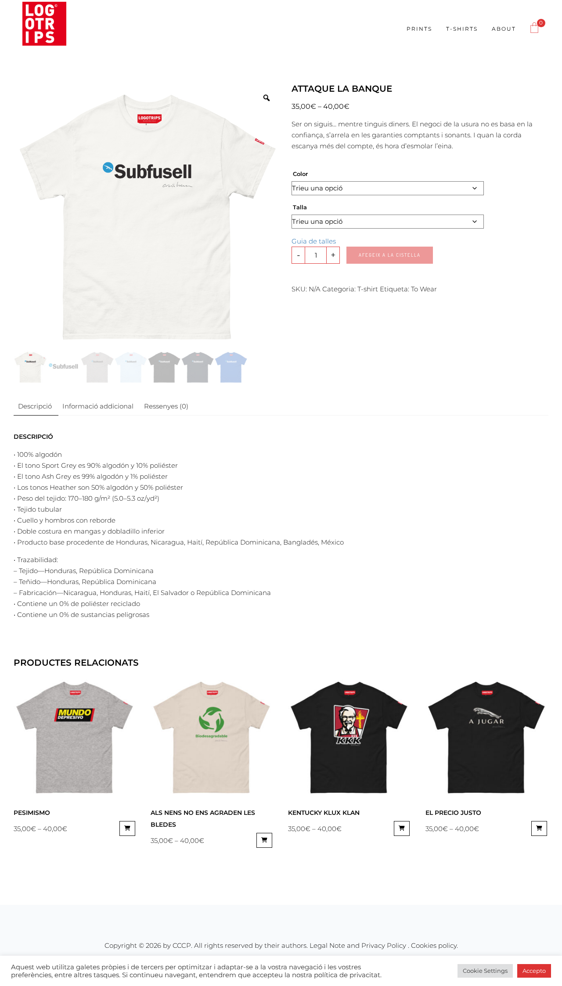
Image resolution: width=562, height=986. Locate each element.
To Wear (424, 289)
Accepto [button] (534, 970)
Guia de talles (314, 241)
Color (300, 173)
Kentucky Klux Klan (324, 813)
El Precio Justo (453, 813)
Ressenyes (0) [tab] (166, 406)
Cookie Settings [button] (485, 970)
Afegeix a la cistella (390, 255)
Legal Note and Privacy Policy (359, 945)
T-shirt (367, 289)
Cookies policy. (434, 945)
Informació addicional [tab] (97, 406)
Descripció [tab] (35, 406)
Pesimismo (32, 813)
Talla (300, 207)
